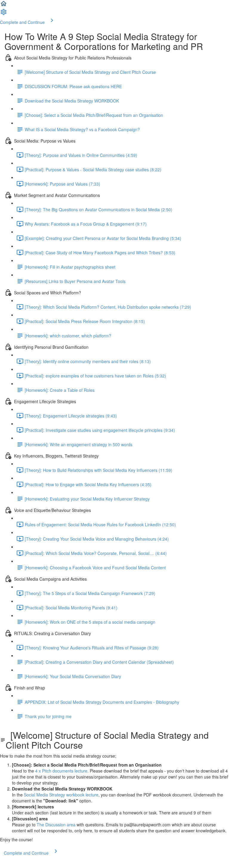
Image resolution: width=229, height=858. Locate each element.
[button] (3, 5)
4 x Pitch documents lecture (61, 771)
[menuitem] (3, 14)
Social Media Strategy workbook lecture (61, 795)
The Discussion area (56, 825)
